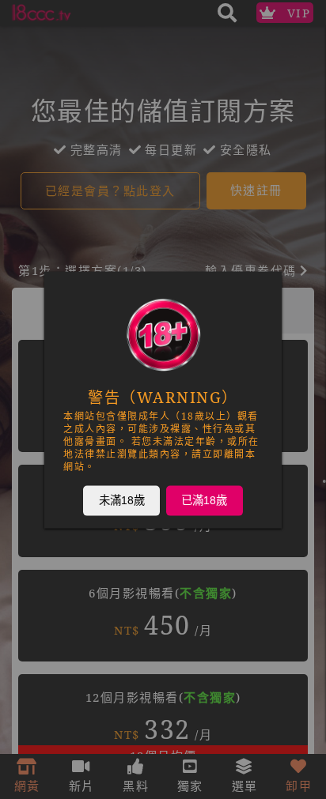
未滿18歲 (122, 499)
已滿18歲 (204, 499)
